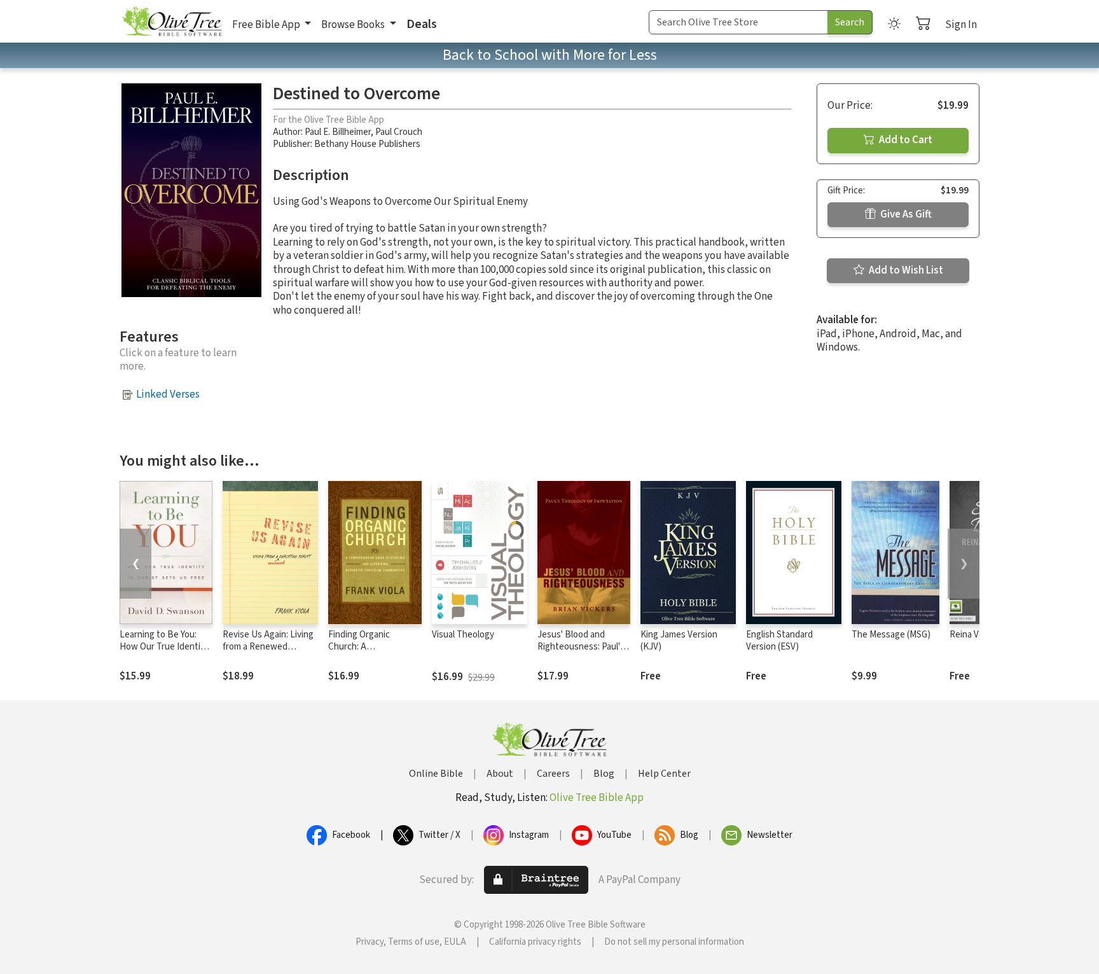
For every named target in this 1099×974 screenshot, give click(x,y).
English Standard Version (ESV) (779, 640)
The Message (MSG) (891, 634)
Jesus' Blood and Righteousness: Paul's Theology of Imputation (581, 653)
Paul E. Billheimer (338, 132)
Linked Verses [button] (168, 394)
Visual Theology (463, 634)
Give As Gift (905, 214)
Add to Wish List (905, 270)
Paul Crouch (398, 132)
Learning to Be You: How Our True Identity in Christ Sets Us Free (164, 646)
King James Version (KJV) (678, 640)
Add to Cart (904, 140)
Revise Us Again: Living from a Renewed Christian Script (268, 646)
